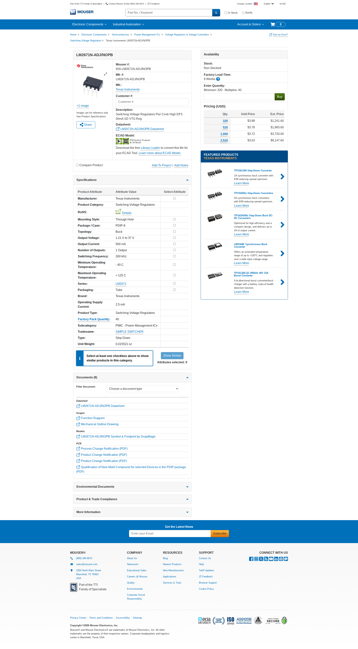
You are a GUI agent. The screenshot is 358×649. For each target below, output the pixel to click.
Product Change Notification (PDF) (103, 454)
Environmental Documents (95, 486)
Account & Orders (249, 24)
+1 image (83, 105)
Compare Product (91, 165)
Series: (83, 283)
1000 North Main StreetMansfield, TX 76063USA (88, 574)
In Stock (233, 12)
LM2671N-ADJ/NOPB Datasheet (142, 129)
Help (201, 564)
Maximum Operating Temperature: (92, 275)
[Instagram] (256, 559)
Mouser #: (123, 64)
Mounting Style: (89, 219)
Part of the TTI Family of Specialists (86, 4)
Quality (131, 582)
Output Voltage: (89, 237)
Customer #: (124, 96)
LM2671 (121, 283)
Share (87, 124)
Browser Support (208, 582)
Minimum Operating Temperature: (91, 265)
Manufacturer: (88, 198)
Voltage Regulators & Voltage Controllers (187, 34)
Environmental (134, 588)
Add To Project (161, 165)
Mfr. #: (120, 74)
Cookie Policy (206, 588)
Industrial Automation (127, 24)
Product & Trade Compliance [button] (96, 499)
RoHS (248, 12)
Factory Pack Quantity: (94, 319)
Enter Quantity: (214, 85)
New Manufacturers (173, 570)
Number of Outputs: (92, 250)
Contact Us (205, 558)
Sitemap (137, 617)
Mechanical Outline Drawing (99, 424)
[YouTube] (271, 559)
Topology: (85, 231)
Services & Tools (172, 582)
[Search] (216, 12)
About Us (132, 558)
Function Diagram (92, 418)
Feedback (207, 576)
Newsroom (132, 564)
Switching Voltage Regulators (86, 40)
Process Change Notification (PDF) (104, 448)
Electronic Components (87, 24)
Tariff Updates (206, 570)
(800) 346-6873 (84, 558)
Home (73, 34)
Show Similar (172, 355)
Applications (169, 576)
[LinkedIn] (276, 559)
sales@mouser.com (87, 564)
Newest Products (172, 564)
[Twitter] (261, 559)
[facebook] (251, 559)
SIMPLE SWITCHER (130, 331)
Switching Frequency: (93, 256)
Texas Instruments (128, 89)
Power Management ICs (147, 34)
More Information (88, 512)
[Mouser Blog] (286, 559)
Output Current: (89, 244)
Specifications (86, 179)
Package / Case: (89, 225)
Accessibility (123, 617)
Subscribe (220, 533)
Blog (165, 558)
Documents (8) (86, 377)
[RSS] (266, 559)
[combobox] (269, 4)
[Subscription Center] (281, 559)
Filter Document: (85, 386)
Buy (279, 96)
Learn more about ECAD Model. (160, 153)
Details (126, 212)
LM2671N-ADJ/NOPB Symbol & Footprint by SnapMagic (118, 436)
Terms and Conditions (101, 617)
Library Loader (150, 147)
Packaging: (86, 289)
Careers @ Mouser (137, 576)
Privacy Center (78, 617)
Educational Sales (137, 570)
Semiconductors (120, 34)
